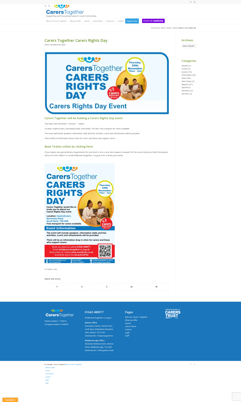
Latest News (130, 326)
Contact (128, 329)
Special (185, 87)
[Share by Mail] (156, 286)
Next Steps (186, 81)
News (64, 45)
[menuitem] (56, 21)
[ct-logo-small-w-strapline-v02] (71, 11)
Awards (185, 65)
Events (47, 45)
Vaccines (185, 93)
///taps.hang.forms (105, 335)
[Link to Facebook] (191, 2)
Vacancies (186, 90)
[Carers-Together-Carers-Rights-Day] (107, 83)
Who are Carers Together (136, 317)
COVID (184, 68)
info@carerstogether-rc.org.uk (98, 317)
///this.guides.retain (105, 350)
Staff (127, 335)
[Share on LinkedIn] (131, 286)
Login (127, 332)
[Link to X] (194, 2)
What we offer (131, 320)
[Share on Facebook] (57, 286)
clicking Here (84, 146)
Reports (185, 84)
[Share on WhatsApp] (106, 286)
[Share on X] (82, 286)
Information (55, 45)
